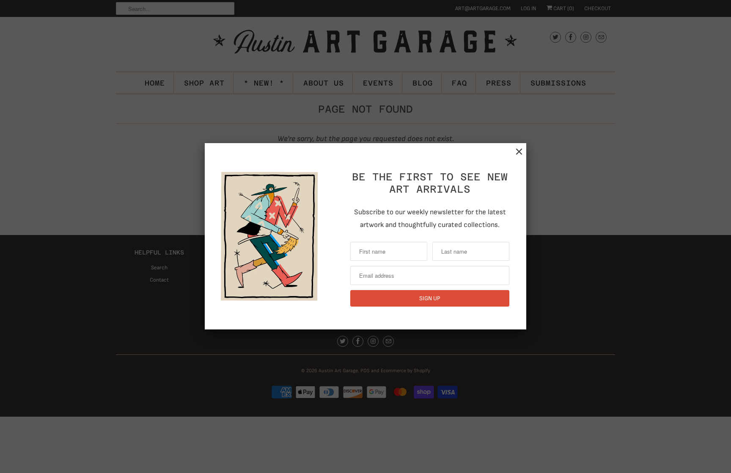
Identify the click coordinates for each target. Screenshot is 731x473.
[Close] (519, 151)
